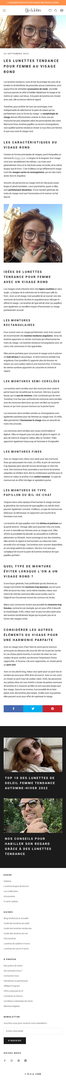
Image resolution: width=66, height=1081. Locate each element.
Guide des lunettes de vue (16, 933)
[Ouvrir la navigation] (4, 10)
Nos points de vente (13, 965)
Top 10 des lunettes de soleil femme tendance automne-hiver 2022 (30, 783)
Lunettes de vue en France (16, 948)
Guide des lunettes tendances (18, 928)
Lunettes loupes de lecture (16, 886)
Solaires (7, 881)
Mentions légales (12, 1006)
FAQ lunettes (10, 938)
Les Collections (11, 891)
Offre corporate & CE (13, 991)
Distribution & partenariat (16, 981)
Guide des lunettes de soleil (16, 923)
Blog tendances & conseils (16, 918)
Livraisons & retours (13, 996)
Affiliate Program (12, 986)
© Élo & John (33, 1074)
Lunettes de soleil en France (17, 943)
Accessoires (9, 896)
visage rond (19, 158)
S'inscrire (14, 1041)
